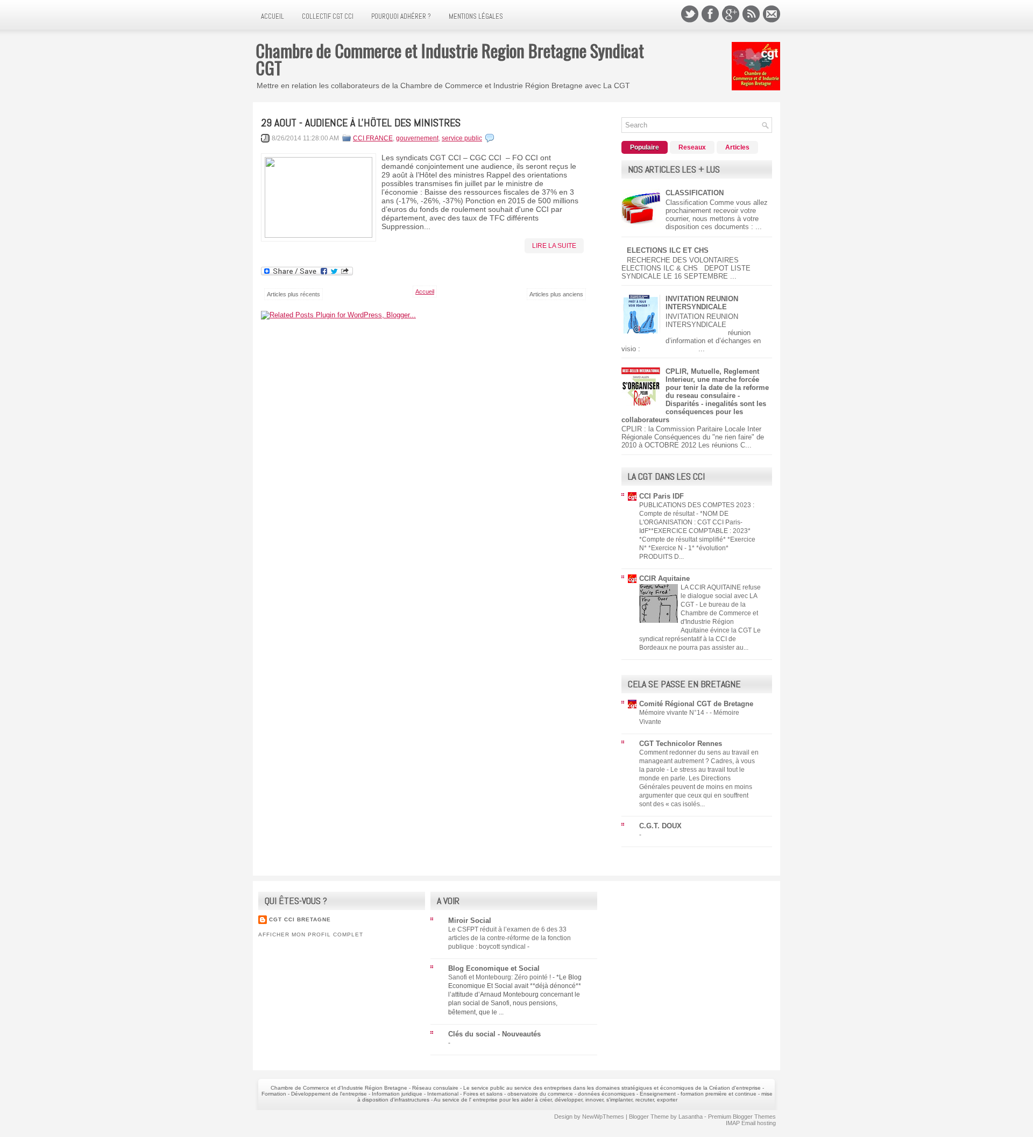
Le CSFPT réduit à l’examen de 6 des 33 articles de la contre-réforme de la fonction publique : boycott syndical (509, 938)
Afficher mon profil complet (310, 934)
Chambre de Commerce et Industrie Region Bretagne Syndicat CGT (450, 59)
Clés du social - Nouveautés (494, 1034)
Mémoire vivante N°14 (672, 712)
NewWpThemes (603, 1116)
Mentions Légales (476, 16)
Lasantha (690, 1116)
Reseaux (692, 147)
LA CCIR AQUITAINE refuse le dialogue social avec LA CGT (721, 596)
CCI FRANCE (373, 138)
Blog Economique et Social (494, 968)
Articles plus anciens (556, 294)
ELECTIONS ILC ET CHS (668, 250)
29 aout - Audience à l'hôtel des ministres (361, 122)
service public (462, 138)
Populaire (644, 147)
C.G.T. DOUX (660, 826)
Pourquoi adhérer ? (401, 16)
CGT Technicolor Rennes (680, 744)
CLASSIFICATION (695, 193)
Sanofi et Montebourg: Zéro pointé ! (500, 977)
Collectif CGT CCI (327, 16)
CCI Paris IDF (661, 496)
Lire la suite (554, 246)
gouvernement (417, 138)
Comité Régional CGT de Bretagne (696, 704)
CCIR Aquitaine (664, 578)
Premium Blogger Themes (742, 1116)
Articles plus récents (293, 294)
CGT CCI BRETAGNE (300, 919)
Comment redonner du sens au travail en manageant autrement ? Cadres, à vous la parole (699, 761)
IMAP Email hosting (751, 1123)
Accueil (272, 16)
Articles (737, 147)
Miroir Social (469, 920)
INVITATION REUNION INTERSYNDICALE (702, 303)
